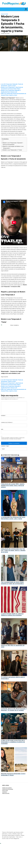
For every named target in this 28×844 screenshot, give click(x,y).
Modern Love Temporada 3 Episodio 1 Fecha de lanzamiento (13, 143)
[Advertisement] (14, 67)
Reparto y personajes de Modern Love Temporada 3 (13, 147)
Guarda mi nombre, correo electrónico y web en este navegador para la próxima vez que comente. (12, 438)
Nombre (3, 415)
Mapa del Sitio (5, 793)
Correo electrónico (7, 422)
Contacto (4, 791)
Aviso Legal (5, 790)
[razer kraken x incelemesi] (14, 843)
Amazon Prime (4, 14)
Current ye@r (5, 446)
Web (2, 429)
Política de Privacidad (7, 789)
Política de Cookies (7, 787)
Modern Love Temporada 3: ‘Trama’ (12, 150)
